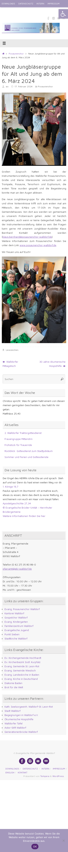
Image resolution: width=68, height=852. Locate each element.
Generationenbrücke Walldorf (21, 731)
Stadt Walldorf (12, 710)
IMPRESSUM (53, 3)
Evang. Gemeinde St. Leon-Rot (22, 666)
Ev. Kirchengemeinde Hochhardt (23, 657)
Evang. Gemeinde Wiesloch (20, 670)
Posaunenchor (16, 53)
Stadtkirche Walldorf (16, 638)
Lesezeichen (12, 350)
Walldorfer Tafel (13, 723)
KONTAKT (18, 11)
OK (35, 846)
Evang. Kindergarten (16, 621)
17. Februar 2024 (23, 86)
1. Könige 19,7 (10, 486)
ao (7, 86)
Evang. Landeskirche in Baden (22, 674)
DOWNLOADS (8, 3)
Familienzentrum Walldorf (19, 625)
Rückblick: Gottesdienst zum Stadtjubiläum (29, 451)
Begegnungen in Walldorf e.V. (21, 715)
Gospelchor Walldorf (16, 617)
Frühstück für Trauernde (18, 445)
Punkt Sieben (12, 634)
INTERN (40, 3)
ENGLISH (6, 11)
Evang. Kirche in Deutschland (21, 678)
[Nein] (63, 840)
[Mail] (46, 761)
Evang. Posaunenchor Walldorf (22, 609)
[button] (63, 14)
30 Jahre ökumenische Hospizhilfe (52, 363)
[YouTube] (38, 761)
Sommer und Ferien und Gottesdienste (26, 457)
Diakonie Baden (13, 683)
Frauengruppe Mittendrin (18, 439)
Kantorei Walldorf (14, 613)
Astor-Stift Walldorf (15, 727)
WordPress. (58, 776)
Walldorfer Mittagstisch (10, 363)
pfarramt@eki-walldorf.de (17, 568)
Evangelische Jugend (17, 630)
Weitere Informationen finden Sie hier (24, 516)
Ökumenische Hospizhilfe (19, 719)
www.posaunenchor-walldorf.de (38, 245)
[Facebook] (48, 18)
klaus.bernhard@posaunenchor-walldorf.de (27, 236)
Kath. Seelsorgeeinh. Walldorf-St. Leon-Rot (29, 706)
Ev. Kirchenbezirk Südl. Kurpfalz (22, 662)
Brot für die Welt (14, 687)
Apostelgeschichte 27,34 (17, 503)
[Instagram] (53, 18)
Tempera (44, 776)
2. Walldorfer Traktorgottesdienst (23, 432)
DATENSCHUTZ (25, 3)
